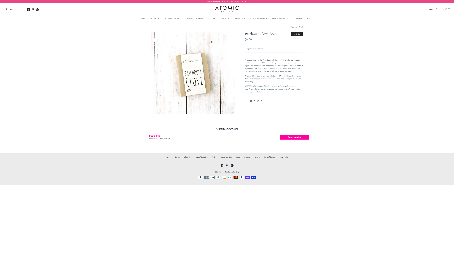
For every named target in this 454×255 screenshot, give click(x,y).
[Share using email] (261, 101)
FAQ (213, 157)
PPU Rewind (188, 18)
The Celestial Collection (171, 18)
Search (168, 157)
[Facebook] (28, 9)
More (309, 18)
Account (431, 9)
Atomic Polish (223, 172)
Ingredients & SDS (226, 157)
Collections (224, 18)
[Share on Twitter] (254, 101)
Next (301, 27)
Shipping (247, 157)
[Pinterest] (37, 9)
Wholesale (298, 18)
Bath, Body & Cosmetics (258, 18)
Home (143, 18)
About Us (187, 157)
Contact (177, 157)
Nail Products (239, 18)
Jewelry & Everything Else (281, 18)
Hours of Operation (201, 157)
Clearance (199, 18)
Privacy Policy (284, 157)
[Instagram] (33, 9)
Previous (294, 27)
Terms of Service (269, 157)
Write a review (294, 137)
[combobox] (438, 8)
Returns (257, 157)
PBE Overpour (154, 18)
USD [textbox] (438, 8)
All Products (211, 18)
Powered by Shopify (234, 172)
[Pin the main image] (258, 101)
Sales (238, 157)
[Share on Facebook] (251, 101)
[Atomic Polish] (227, 7)
